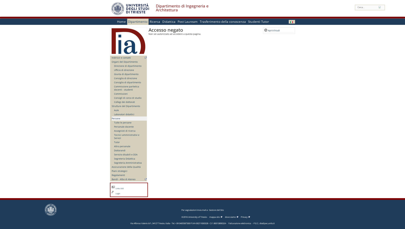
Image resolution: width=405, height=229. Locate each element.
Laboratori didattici (124, 114)
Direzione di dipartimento (127, 65)
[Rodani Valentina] (292, 22)
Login (118, 193)
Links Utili (120, 188)
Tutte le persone (122, 122)
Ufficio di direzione (124, 70)
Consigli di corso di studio (127, 97)
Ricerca (155, 22)
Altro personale (122, 146)
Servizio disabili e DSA (125, 154)
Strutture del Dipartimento (126, 106)
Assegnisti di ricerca (124, 130)
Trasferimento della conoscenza (223, 22)
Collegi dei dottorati (124, 102)
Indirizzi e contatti (121, 57)
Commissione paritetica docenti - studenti (126, 88)
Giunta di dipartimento (126, 74)
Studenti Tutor (258, 22)
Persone (116, 118)
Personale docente (124, 126)
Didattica (168, 22)
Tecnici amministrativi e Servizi (126, 136)
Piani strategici (119, 171)
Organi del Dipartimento (125, 61)
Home (121, 22)
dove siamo (230, 217)
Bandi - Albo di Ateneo (123, 179)
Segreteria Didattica (124, 158)
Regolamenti (118, 175)
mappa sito (214, 217)
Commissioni (121, 93)
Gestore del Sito (216, 210)
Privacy (244, 217)
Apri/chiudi (274, 30)
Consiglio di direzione (125, 78)
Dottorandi (119, 150)
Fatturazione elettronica (239, 223)
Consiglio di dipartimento (127, 82)
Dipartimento (137, 22)
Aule (116, 110)
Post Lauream (188, 22)
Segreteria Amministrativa (128, 162)
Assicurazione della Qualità (126, 166)
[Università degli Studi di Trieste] (130, 14)
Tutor (117, 142)
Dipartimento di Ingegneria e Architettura (182, 8)
